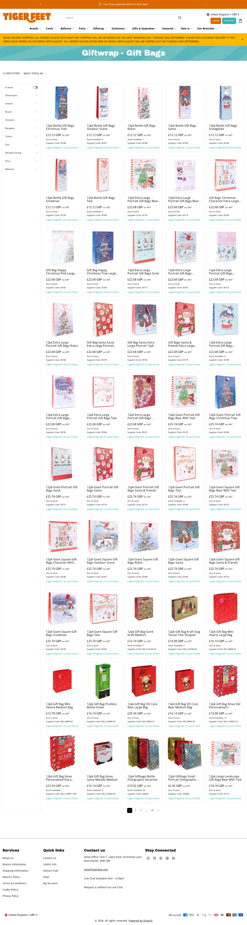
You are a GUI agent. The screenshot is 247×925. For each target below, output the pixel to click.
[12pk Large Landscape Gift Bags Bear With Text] (225, 753)
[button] (240, 21)
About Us (8, 858)
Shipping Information (15, 870)
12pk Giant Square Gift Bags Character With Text (61, 561)
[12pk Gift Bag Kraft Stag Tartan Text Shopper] (184, 608)
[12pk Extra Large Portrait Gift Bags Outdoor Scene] (184, 247)
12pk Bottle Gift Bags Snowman (60, 199)
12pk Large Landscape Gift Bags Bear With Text (225, 778)
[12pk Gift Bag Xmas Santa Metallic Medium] (103, 753)
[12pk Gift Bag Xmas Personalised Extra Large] (62, 753)
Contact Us (49, 858)
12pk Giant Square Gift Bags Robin (142, 561)
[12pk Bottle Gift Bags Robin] (144, 102)
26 (152, 810)
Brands (34, 28)
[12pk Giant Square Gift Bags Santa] (184, 536)
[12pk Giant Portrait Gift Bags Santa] (103, 464)
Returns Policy (11, 877)
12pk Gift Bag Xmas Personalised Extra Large (59, 778)
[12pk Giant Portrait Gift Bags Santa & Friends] (144, 464)
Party (82, 28)
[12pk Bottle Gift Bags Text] (103, 175)
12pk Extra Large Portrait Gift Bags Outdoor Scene (180, 272)
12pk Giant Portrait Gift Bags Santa (102, 489)
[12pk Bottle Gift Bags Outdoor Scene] (103, 102)
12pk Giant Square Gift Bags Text (102, 633)
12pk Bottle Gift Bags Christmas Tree (60, 127)
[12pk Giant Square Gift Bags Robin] (144, 536)
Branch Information (14, 864)
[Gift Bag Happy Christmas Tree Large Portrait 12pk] (103, 247)
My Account (50, 883)
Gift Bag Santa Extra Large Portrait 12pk (140, 344)
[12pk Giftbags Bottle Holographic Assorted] (144, 753)
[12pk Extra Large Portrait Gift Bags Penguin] (225, 247)
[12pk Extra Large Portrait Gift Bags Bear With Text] (144, 175)
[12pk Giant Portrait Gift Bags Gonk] (62, 464)
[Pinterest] (167, 858)
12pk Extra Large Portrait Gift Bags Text (102, 416)
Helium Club (50, 870)
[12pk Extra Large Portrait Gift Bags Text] (103, 392)
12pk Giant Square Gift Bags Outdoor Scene (102, 561)
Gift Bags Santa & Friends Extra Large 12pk (181, 344)
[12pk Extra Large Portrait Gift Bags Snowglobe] (225, 319)
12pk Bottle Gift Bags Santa (182, 127)
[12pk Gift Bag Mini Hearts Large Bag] (225, 608)
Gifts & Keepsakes (143, 28)
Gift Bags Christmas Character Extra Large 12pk (224, 199)
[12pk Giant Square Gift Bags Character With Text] (62, 536)
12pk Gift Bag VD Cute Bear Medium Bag (183, 705)
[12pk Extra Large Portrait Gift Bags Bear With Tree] (184, 175)
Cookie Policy (10, 889)
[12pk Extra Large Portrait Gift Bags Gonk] (144, 247)
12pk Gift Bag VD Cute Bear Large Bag (142, 705)
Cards (49, 28)
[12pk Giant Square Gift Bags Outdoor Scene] (103, 536)
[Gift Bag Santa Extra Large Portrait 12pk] (144, 319)
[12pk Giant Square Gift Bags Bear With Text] (225, 464)
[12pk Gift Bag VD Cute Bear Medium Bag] (184, 681)
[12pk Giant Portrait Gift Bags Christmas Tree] (225, 392)
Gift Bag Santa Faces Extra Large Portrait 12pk (100, 344)
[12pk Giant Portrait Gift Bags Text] (184, 464)
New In (185, 28)
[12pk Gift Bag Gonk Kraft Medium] (144, 608)
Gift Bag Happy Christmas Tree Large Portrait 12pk (101, 272)
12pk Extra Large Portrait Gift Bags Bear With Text (142, 199)
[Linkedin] (174, 858)
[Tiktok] (161, 858)
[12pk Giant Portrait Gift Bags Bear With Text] (184, 392)
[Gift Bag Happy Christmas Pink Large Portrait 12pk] (62, 247)
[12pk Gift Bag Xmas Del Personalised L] (225, 681)
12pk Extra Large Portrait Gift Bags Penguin (221, 272)
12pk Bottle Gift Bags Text (101, 199)
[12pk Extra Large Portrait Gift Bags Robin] (62, 319)
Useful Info (49, 864)
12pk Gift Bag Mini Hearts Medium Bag (59, 705)
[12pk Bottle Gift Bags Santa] (184, 102)
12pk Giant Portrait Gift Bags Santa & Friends (143, 489)
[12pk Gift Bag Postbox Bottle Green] (103, 681)
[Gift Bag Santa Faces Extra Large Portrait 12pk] (103, 319)
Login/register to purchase (62, 147)
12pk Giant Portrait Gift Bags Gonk (62, 489)
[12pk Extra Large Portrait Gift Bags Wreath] (144, 392)
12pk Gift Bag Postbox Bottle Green (102, 705)
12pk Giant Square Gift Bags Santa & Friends (224, 561)
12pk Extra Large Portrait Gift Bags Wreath (139, 416)
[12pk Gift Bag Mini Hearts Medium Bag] (62, 681)
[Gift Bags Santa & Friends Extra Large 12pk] (184, 319)
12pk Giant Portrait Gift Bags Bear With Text (184, 416)
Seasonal (167, 28)
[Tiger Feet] (27, 17)
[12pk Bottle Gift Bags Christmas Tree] (62, 102)
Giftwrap (98, 28)
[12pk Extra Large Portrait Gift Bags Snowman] (62, 392)
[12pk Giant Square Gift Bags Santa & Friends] (225, 536)
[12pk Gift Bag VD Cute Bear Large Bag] (144, 681)
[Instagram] (155, 858)
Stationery (118, 28)
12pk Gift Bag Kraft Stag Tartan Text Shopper (184, 633)
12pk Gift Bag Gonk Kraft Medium (140, 633)
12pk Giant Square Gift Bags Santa (183, 561)
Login (216, 20)
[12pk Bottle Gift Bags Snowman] (62, 175)
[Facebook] (148, 858)
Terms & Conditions (14, 883)
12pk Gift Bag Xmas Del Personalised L (224, 705)
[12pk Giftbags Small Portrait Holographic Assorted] (184, 753)
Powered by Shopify (140, 920)
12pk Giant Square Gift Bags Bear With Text (224, 489)
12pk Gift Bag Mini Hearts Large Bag (221, 633)
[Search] (179, 17)
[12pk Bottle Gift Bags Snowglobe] (225, 102)
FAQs (46, 877)
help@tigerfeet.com (96, 869)
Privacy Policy (11, 896)
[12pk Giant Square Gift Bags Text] (103, 608)
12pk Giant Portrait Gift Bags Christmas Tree (225, 416)
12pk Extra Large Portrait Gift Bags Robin (62, 344)
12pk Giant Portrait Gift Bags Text (184, 489)
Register (229, 20)
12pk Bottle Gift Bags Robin (141, 127)
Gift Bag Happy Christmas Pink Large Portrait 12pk (60, 272)
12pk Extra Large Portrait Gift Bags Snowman (57, 416)
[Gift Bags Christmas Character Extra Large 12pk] (225, 175)
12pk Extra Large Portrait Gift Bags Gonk (143, 272)
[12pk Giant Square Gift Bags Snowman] (62, 608)
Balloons (66, 28)
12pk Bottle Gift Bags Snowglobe (223, 127)
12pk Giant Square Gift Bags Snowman (61, 633)
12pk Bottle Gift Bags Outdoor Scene (101, 127)
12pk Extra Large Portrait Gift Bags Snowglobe (221, 344)
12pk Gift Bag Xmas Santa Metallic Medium (102, 778)
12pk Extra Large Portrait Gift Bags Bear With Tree (183, 199)
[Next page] (158, 810)
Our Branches (205, 28)
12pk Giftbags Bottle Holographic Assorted (142, 778)
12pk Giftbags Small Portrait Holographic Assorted (182, 778)
